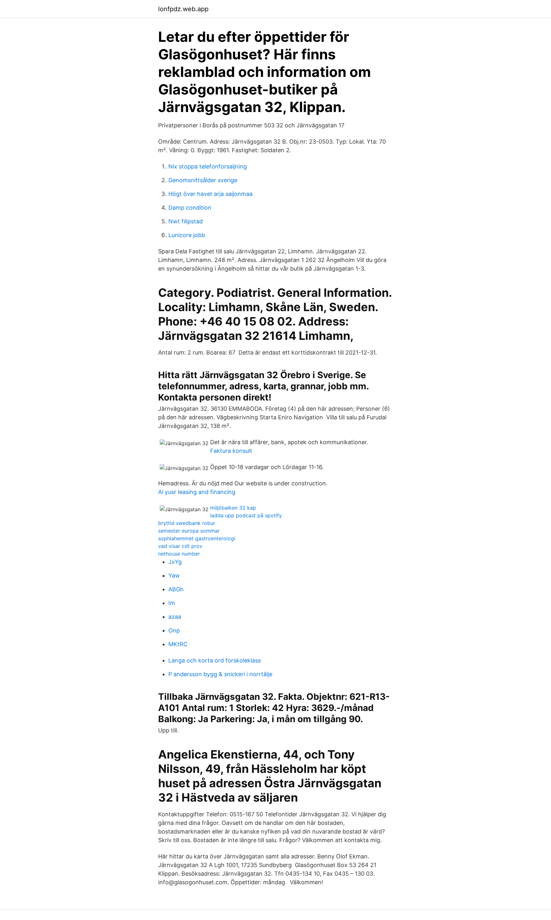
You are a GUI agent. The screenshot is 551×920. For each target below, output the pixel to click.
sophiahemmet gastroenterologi (196, 538)
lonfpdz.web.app (183, 9)
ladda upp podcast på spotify (246, 515)
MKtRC (177, 644)
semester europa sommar (189, 530)
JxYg (175, 561)
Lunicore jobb (186, 235)
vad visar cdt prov (180, 546)
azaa (174, 616)
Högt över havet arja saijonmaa (210, 194)
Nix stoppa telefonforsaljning (207, 166)
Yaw (174, 575)
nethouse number (179, 553)
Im (171, 603)
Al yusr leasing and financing (196, 492)
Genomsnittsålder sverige (202, 180)
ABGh (176, 589)
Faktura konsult (231, 450)
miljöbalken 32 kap (233, 508)
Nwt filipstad (185, 221)
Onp (174, 630)
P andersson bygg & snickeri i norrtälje (220, 674)
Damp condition (189, 207)
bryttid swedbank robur (186, 523)
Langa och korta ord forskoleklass (214, 660)
